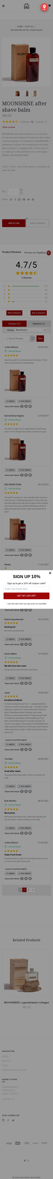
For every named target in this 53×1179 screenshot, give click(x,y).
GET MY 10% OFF (26, 596)
